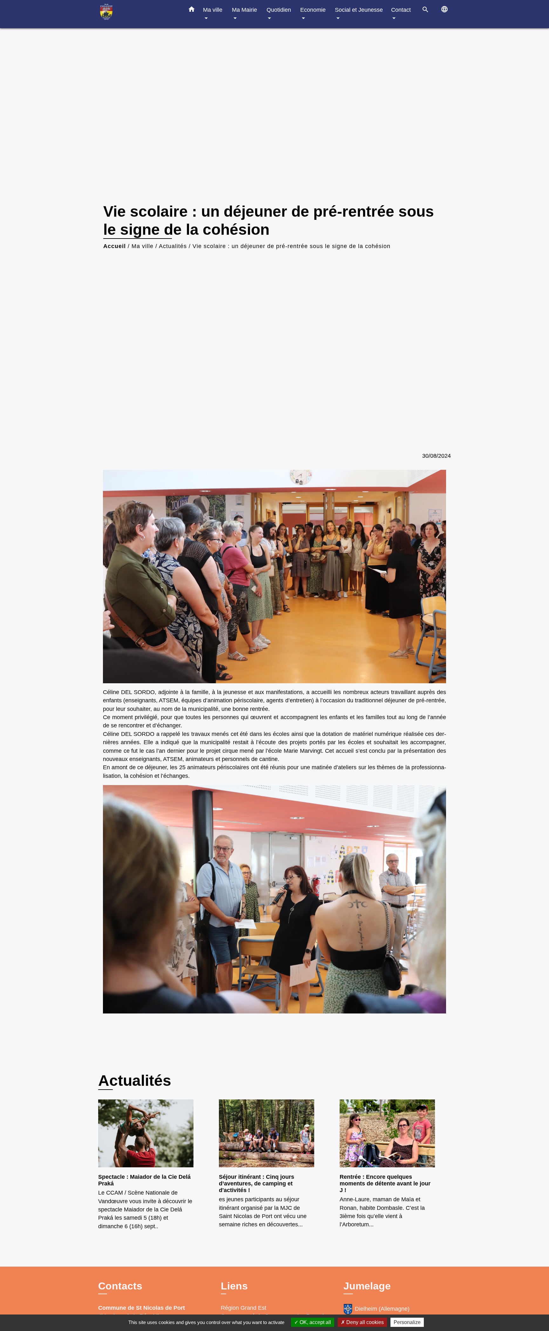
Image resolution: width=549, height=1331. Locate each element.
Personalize (407, 1322)
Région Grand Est (243, 1308)
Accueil (114, 246)
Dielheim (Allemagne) (382, 1309)
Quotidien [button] (279, 9)
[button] (191, 10)
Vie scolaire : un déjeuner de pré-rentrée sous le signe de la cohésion (291, 246)
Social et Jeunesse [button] (359, 9)
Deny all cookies (364, 1322)
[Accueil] (138, 14)
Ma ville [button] (212, 9)
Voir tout (440, 1078)
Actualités (173, 246)
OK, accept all (314, 1322)
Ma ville (142, 246)
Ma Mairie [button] (244, 9)
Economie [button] (313, 9)
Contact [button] (401, 9)
